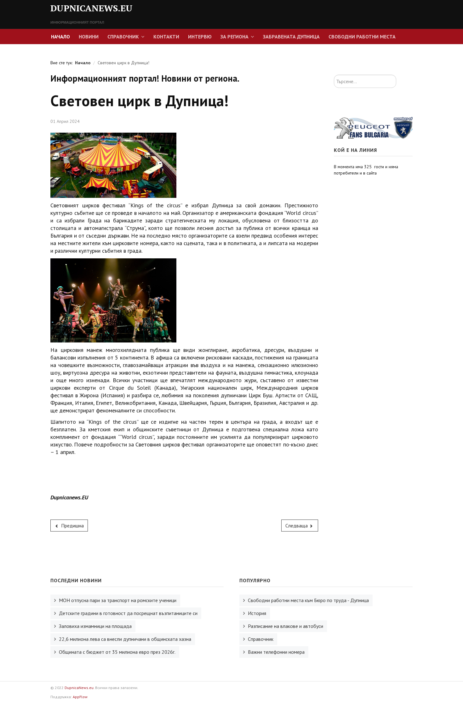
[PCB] (373, 127)
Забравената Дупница (291, 36)
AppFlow (80, 696)
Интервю (200, 36)
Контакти (166, 36)
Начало (60, 36)
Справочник (123, 36)
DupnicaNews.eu (79, 687)
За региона (234, 36)
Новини (89, 36)
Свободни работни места (362, 36)
